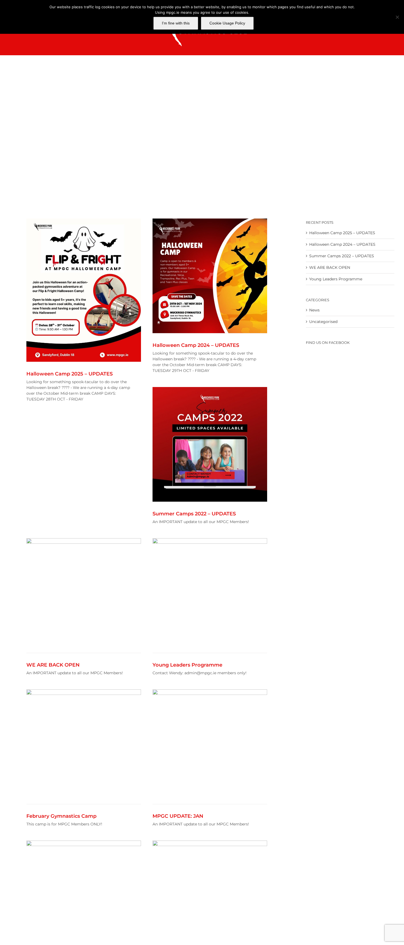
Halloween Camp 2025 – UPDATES (69, 374)
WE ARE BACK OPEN (53, 665)
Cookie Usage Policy (227, 23)
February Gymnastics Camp (61, 816)
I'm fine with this (176, 23)
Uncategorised (323, 321)
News (314, 310)
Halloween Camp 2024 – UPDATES (196, 345)
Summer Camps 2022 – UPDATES (194, 514)
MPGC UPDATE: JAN (178, 816)
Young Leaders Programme (187, 665)
